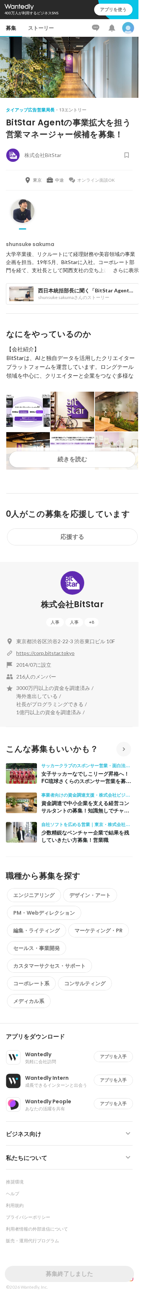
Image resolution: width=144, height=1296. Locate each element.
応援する (72, 537)
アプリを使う (113, 9)
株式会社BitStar (72, 604)
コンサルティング (85, 983)
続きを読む (72, 459)
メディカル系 (28, 1001)
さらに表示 (126, 270)
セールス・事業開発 (36, 948)
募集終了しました (69, 1274)
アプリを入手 (113, 1056)
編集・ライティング (36, 930)
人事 (55, 622)
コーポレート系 (31, 983)
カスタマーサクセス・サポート (49, 965)
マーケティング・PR (99, 930)
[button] (72, 1037)
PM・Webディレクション (44, 912)
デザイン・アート (90, 895)
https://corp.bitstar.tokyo (45, 653)
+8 (91, 622)
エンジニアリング (34, 895)
